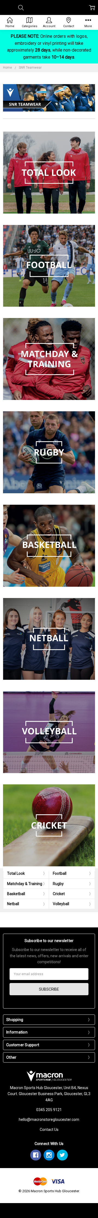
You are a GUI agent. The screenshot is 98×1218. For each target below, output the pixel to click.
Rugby (58, 884)
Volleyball (61, 904)
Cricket (59, 894)
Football (59, 873)
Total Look (16, 873)
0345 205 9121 (49, 1110)
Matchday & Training (24, 884)
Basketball (16, 894)
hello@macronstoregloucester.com (49, 1119)
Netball (13, 904)
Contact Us (49, 1129)
